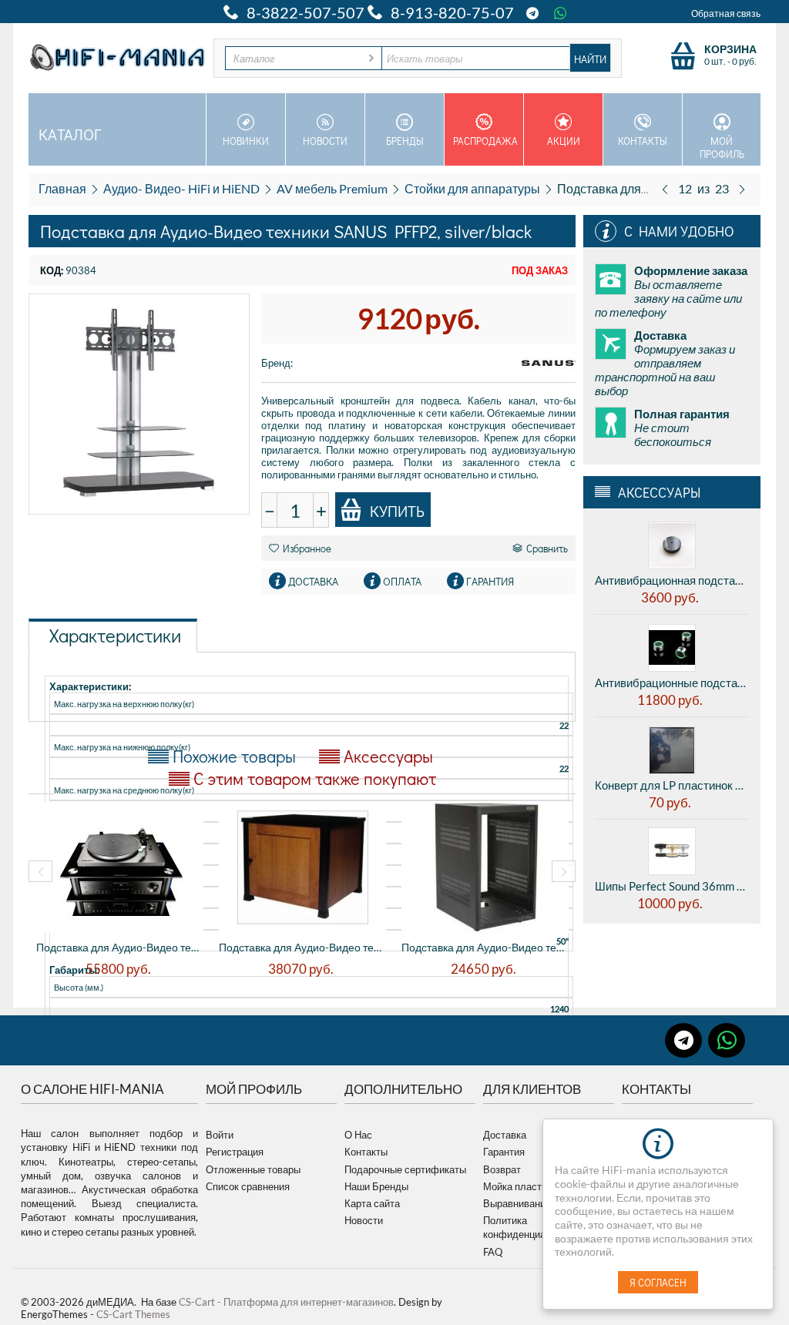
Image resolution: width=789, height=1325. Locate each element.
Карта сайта (372, 1203)
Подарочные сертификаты (405, 1169)
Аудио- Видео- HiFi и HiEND (181, 188)
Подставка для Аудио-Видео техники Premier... (119, 947)
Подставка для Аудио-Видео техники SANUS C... (302, 947)
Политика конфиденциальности (533, 1227)
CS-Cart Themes (133, 1314)
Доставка (504, 1135)
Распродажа (485, 140)
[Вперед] (742, 189)
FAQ (492, 1252)
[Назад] (665, 189)
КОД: (51, 270)
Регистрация (235, 1152)
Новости (325, 140)
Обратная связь (725, 13)
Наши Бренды (376, 1186)
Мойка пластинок (522, 1186)
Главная (62, 188)
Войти (219, 1135)
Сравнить (547, 548)
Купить (397, 511)
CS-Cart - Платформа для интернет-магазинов (286, 1302)
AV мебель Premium (332, 188)
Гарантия (504, 1152)
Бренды (405, 140)
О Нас (358, 1135)
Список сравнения (248, 1186)
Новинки (246, 140)
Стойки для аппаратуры (472, 188)
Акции (563, 140)
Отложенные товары (253, 1169)
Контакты (642, 140)
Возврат (502, 1169)
